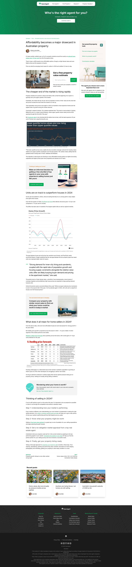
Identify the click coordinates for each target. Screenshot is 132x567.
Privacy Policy (57, 539)
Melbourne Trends (91, 524)
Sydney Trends (91, 520)
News (33, 38)
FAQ (41, 522)
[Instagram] (70, 543)
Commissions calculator (88, 61)
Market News (91, 516)
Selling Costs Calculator (74, 520)
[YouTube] (66, 543)
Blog (58, 520)
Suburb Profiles (91, 518)
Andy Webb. (37, 50)
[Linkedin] (64, 543)
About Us (41, 516)
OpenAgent (28, 38)
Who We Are (41, 518)
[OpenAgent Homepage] (44, 4)
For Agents (40, 524)
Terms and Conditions (67, 539)
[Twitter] (68, 543)
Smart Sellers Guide (57, 518)
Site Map (76, 539)
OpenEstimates (74, 516)
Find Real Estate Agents (74, 522)
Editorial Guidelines (57, 524)
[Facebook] (61, 543)
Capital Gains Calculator (74, 524)
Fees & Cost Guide (58, 516)
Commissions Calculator (74, 518)
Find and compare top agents (89, 51)
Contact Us (40, 525)
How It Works (41, 520)
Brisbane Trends (91, 522)
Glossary (58, 522)
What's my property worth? (89, 56)
